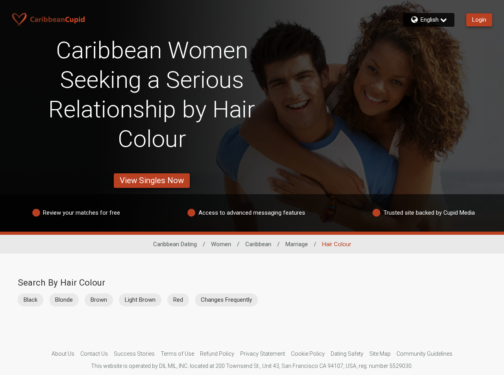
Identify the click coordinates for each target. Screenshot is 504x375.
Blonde (64, 299)
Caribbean (258, 244)
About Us (63, 354)
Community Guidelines (424, 354)
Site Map (380, 354)
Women (221, 244)
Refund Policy (217, 354)
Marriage (296, 244)
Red (178, 299)
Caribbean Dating (175, 244)
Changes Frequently (226, 299)
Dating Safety (347, 354)
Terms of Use (177, 354)
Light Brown (140, 299)
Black (30, 299)
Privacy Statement (262, 354)
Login (479, 19)
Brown (99, 299)
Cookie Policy (308, 354)
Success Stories (134, 354)
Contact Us (94, 354)
